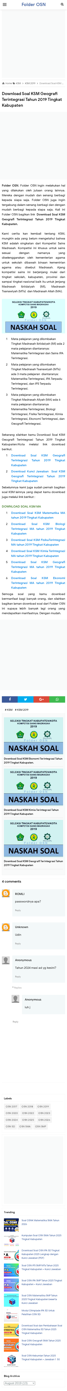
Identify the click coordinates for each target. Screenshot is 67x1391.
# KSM (9, 709)
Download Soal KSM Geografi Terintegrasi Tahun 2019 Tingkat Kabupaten (38, 460)
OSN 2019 (43, 1106)
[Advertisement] (33, 44)
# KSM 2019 (21, 709)
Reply (18, 910)
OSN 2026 (44, 1119)
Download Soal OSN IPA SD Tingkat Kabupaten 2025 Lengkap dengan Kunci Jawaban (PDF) (41, 1254)
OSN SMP (40, 1126)
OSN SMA (25, 1126)
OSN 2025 (28, 1119)
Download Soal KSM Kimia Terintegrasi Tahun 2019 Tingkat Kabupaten (31, 812)
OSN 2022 (28, 1113)
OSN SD (10, 1126)
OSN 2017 (11, 1106)
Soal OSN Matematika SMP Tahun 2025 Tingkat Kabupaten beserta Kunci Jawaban (39, 1299)
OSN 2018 (27, 1106)
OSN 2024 (12, 1119)
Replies (18, 987)
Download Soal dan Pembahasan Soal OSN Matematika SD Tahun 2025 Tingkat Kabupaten (42, 1329)
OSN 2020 (12, 1113)
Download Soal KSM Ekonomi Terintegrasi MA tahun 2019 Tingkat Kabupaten (38, 583)
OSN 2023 (44, 1113)
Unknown (21, 927)
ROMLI (19, 894)
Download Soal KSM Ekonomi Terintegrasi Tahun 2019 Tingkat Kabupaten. (33, 760)
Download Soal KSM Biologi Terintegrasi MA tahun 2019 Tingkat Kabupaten (38, 528)
